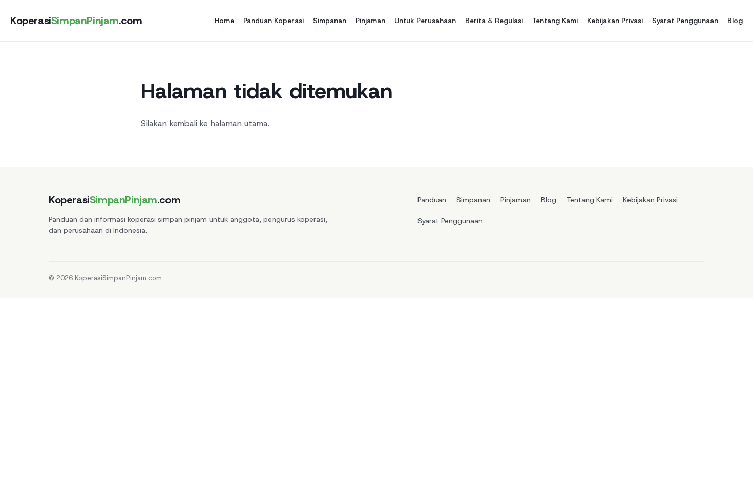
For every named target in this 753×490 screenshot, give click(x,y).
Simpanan (329, 20)
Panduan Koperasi (273, 20)
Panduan (431, 200)
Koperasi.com (76, 20)
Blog (735, 20)
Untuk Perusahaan (425, 20)
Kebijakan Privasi (615, 20)
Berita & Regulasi (494, 20)
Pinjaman (370, 20)
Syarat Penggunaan (685, 20)
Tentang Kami (555, 20)
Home (224, 20)
